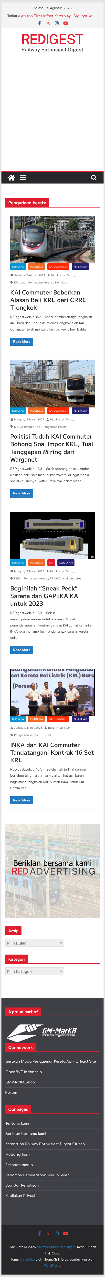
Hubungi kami (17, 1154)
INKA (17, 578)
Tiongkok (61, 282)
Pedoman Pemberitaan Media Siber (37, 1175)
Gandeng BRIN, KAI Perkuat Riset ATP (53, 16)
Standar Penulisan (22, 1185)
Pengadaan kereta (40, 282)
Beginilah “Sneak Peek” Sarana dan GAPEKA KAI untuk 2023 (45, 595)
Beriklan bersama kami (25, 1134)
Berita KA (18, 266)
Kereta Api (80, 266)
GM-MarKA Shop (20, 1082)
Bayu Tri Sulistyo (59, 727)
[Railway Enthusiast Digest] (11, 178)
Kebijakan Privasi (20, 1196)
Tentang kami (17, 1123)
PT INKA (55, 578)
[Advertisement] (52, 115)
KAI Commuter (58, 266)
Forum (11, 1092)
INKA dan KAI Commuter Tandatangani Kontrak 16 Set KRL (52, 752)
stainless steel (72, 578)
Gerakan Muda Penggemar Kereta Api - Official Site (50, 1061)
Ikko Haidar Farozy (63, 275)
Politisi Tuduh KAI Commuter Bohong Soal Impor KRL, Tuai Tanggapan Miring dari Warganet (51, 447)
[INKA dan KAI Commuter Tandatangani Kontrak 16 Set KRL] (52, 692)
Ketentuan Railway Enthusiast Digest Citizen (45, 1144)
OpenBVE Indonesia (23, 1072)
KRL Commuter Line (27, 427)
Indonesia (36, 266)
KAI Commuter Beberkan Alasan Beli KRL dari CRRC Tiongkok (48, 299)
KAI (51, 562)
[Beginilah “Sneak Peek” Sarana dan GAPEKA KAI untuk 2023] (52, 535)
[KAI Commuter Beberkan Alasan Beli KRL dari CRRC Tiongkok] (52, 239)
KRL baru (20, 282)
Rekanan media (19, 1165)
